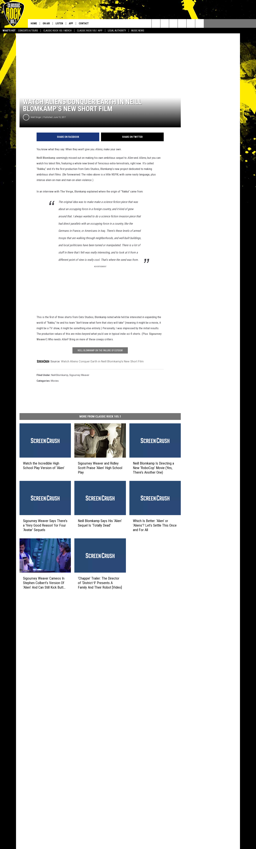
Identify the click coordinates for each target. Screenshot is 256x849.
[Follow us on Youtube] (191, 23)
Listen (59, 23)
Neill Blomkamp (46, 157)
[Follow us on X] (199, 23)
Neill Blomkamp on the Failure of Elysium (100, 350)
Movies (55, 380)
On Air (46, 23)
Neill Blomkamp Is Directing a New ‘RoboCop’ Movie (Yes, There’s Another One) (153, 467)
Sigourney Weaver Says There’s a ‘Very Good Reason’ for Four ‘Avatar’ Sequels (45, 525)
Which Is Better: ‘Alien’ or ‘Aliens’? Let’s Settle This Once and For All (155, 525)
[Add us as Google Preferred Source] (164, 23)
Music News (137, 30)
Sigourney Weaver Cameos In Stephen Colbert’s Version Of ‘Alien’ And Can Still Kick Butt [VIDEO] (43, 582)
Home (34, 23)
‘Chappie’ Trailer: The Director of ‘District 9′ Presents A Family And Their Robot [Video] (100, 582)
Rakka (41, 169)
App (71, 23)
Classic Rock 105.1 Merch (57, 30)
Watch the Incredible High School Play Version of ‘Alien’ (43, 465)
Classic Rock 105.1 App (89, 30)
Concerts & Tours (28, 30)
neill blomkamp (59, 375)
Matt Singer (36, 117)
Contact (84, 23)
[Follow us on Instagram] (182, 23)
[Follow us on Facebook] (173, 23)
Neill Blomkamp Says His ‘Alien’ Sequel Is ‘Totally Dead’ (100, 523)
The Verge (66, 191)
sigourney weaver (79, 375)
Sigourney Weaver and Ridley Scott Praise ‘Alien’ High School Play (100, 467)
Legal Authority (117, 30)
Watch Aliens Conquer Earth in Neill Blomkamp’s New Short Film (102, 361)
